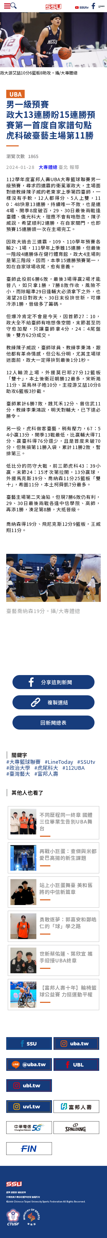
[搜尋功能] (13, 6)
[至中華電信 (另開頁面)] (29, 1127)
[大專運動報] (101, 6)
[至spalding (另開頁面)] (76, 1127)
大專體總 (48, 167)
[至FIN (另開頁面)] (29, 1148)
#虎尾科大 (46, 768)
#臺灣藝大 (18, 774)
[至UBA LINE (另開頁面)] (29, 1064)
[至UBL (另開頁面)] (76, 1064)
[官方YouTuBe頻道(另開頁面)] (82, 6)
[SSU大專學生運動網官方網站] (53, 6)
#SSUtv (86, 762)
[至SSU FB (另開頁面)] (29, 1043)
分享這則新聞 (56, 682)
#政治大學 (18, 768)
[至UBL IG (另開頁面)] (29, 1085)
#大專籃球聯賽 (23, 762)
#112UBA (73, 768)
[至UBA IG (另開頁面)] (76, 1043)
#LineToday (59, 762)
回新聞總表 (53, 722)
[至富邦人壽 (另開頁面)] (76, 1106)
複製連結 (58, 702)
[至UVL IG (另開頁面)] (29, 1106)
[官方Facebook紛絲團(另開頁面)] (93, 6)
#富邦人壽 (46, 774)
